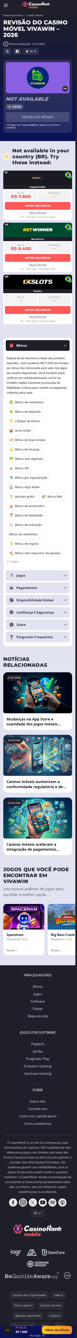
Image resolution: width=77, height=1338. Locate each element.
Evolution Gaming (38, 1066)
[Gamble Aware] (32, 1275)
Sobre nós (38, 1101)
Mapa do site (38, 1016)
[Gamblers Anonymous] (31, 1252)
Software (38, 1001)
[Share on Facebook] (17, 51)
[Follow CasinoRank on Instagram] (23, 1202)
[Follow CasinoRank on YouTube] (43, 1202)
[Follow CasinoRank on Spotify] (52, 1202)
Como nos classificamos (37, 1116)
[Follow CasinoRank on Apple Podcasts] (62, 1202)
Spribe (38, 1051)
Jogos (37, 994)
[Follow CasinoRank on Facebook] (13, 1202)
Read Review (37, 212)
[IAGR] (16, 1252)
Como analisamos (38, 1123)
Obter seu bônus (38, 117)
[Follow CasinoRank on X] (33, 1202)
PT (35, 1213)
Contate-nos (37, 1109)
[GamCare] (53, 1252)
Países (38, 1008)
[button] (38, 345)
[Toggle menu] (6, 5)
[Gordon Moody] (37, 1264)
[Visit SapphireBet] (8, 1330)
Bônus (38, 986)
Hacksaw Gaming (37, 1073)
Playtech (37, 1044)
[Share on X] (7, 51)
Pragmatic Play (37, 1058)
